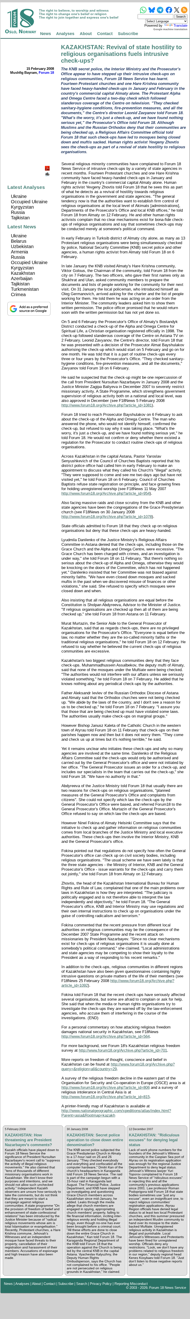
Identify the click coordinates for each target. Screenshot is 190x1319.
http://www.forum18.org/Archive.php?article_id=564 (105, 1036)
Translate (180, 25)
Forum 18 (46, 72)
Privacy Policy (101, 1284)
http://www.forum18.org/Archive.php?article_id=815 (105, 1097)
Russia (18, 212)
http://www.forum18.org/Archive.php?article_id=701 (123, 1050)
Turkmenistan (25, 289)
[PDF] (48, 167)
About (86, 33)
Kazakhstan (23, 273)
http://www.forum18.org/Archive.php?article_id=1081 (106, 405)
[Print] (48, 173)
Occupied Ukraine (29, 201)
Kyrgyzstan (22, 207)
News (45, 33)
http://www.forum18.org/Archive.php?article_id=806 (105, 1087)
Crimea (18, 294)
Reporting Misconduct (131, 1284)
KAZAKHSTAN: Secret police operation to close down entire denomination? (95, 1140)
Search (81, 1284)
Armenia (19, 251)
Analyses (65, 33)
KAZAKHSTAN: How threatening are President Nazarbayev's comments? (28, 1140)
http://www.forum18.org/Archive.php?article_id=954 (105, 493)
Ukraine (19, 196)
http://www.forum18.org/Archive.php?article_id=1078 (106, 516)
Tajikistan (20, 217)
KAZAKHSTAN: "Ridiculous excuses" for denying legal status (154, 1140)
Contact (105, 33)
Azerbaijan (21, 278)
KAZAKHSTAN (82, 47)
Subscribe (128, 33)
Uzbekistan (22, 246)
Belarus (18, 241)
